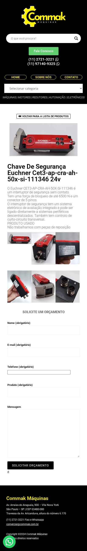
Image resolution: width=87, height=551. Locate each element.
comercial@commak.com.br (22, 524)
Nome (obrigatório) (18, 323)
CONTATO (71, 77)
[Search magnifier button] (76, 38)
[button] (9, 541)
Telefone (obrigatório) (20, 366)
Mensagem (14, 406)
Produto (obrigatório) (20, 385)
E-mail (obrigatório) (19, 344)
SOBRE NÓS (43, 77)
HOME (15, 77)
